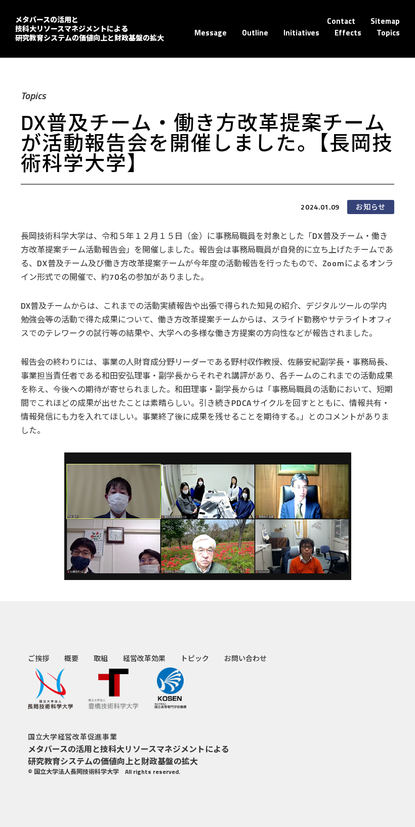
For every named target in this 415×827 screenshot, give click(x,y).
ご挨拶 (38, 658)
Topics (388, 32)
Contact (341, 21)
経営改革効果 (144, 658)
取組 (101, 658)
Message (210, 32)
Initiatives (301, 32)
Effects (348, 32)
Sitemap (385, 21)
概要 (71, 658)
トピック (195, 658)
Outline (255, 32)
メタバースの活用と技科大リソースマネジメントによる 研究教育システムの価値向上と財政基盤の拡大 (89, 28)
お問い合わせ (245, 658)
